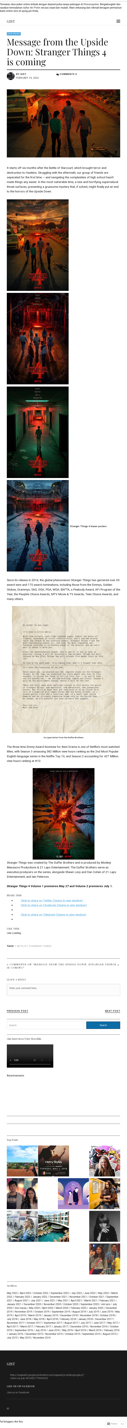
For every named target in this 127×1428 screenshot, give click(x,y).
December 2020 (32, 1304)
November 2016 (99, 1326)
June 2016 (54, 1330)
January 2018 (85, 1319)
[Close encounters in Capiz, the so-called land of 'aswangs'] (22, 1161)
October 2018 (107, 1315)
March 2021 (90, 1300)
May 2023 (12, 1293)
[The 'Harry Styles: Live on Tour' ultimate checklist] (53, 1161)
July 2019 (93, 1311)
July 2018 (12, 1319)
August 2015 (110, 1333)
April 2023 (25, 1293)
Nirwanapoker (91, 4)
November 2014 (41, 1337)
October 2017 (34, 1322)
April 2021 (76, 1300)
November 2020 (52, 1304)
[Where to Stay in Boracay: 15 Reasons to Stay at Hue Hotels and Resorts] (53, 1227)
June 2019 (107, 1311)
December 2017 (104, 1319)
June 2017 (99, 1322)
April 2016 (80, 1330)
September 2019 (61, 1311)
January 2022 (40, 1296)
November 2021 (78, 1296)
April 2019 (20, 1315)
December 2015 (34, 1333)
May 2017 (112, 1322)
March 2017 (26, 1326)
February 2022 (22, 1296)
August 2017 (71, 1322)
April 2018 (52, 1319)
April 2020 (47, 1307)
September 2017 (53, 1322)
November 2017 (15, 1322)
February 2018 (68, 1319)
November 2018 (89, 1315)
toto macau (21, 1307)
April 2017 (12, 1326)
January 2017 (60, 1326)
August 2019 (79, 1311)
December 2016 (79, 1326)
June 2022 (90, 1293)
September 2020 (90, 1304)
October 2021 (96, 1296)
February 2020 (78, 1307)
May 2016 (67, 1330)
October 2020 (70, 1304)
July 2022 (76, 1293)
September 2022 (60, 1293)
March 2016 (95, 1330)
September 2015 (91, 1333)
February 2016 (112, 1330)
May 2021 (63, 1300)
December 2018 (69, 1315)
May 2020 (34, 1307)
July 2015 (12, 1337)
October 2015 (72, 1333)
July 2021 (36, 1300)
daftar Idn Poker (31, 7)
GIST (11, 21)
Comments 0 (68, 74)
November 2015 (54, 1333)
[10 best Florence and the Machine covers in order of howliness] (104, 1227)
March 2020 (62, 1307)
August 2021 (21, 1300)
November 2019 (23, 1311)
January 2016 (16, 1333)
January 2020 (96, 1307)
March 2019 (34, 1315)
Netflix (22, 946)
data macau (14, 34)
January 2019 (50, 1315)
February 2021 (107, 1300)
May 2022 (103, 1293)
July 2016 (40, 1330)
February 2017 (43, 1326)
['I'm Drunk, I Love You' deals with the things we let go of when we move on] (22, 1194)
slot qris (105, 1304)
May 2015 (25, 1337)
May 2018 (39, 1319)
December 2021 (58, 1296)
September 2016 (24, 1330)
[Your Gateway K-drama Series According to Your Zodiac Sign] (73, 1194)
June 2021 (49, 1300)
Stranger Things (40, 946)
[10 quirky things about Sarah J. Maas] (104, 1161)
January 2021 (14, 1304)
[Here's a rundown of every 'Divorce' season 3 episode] (22, 1227)
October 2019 (42, 1311)
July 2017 (86, 1322)
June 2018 (25, 1319)
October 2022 (40, 1293)
